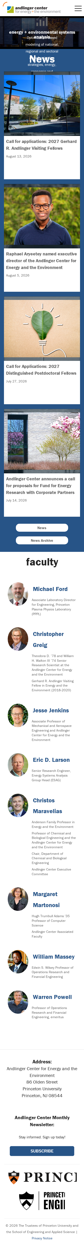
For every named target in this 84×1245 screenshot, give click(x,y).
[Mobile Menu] (78, 8)
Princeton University (42, 1177)
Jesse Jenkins (51, 710)
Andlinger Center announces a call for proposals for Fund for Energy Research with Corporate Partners (42, 452)
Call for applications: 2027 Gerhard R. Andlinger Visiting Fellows (42, 114)
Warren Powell (52, 997)
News (41, 527)
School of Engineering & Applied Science (42, 1200)
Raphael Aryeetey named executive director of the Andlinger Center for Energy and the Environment (42, 227)
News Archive (42, 540)
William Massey (54, 956)
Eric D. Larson (51, 759)
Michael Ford (50, 589)
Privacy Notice (42, 1238)
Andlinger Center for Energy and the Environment (32, 8)
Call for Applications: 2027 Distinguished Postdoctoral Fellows (42, 339)
